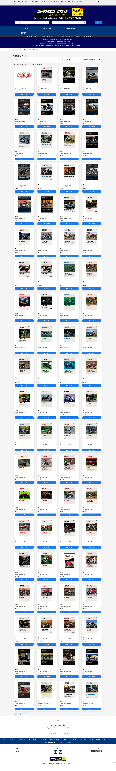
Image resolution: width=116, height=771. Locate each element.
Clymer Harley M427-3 (20, 218)
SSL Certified (20, 751)
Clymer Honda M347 (20, 509)
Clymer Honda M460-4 (43, 639)
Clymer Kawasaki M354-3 (66, 703)
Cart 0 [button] (99, 22)
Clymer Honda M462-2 (65, 639)
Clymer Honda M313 (20, 315)
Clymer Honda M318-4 (87, 315)
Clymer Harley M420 (42, 153)
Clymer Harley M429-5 (42, 218)
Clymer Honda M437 (42, 574)
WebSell (68, 763)
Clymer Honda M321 (42, 347)
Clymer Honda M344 (42, 477)
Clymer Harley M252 (87, 121)
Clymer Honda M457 (65, 606)
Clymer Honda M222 (87, 250)
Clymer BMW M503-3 (42, 121)
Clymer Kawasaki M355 (87, 703)
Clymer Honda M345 (65, 477)
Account (98, 1)
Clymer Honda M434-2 (65, 542)
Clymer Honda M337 (42, 444)
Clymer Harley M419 (20, 153)
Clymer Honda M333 (65, 412)
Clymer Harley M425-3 (65, 186)
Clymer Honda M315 (65, 315)
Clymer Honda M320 (20, 347)
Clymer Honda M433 (42, 542)
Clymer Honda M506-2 (65, 671)
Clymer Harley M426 (87, 186)
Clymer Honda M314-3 (42, 315)
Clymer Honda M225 (20, 283)
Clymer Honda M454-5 (43, 606)
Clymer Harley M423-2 (20, 186)
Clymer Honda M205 (20, 250)
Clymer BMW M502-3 (20, 121)
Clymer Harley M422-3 (87, 153)
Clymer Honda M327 (65, 380)
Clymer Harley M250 (65, 121)
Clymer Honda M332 (42, 412)
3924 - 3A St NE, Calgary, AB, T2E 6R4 (35, 36)
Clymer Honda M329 (20, 412)
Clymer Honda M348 (42, 509)
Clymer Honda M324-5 (20, 380)
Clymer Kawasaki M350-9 (43, 703)
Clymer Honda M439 (87, 574)
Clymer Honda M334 (87, 412)
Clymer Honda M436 (20, 574)
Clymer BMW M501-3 (87, 89)
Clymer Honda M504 (20, 671)
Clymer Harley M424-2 (42, 186)
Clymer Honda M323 (87, 347)
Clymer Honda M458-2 (87, 606)
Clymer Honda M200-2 (87, 218)
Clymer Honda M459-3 (20, 639)
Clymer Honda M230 (42, 283)
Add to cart (24, 94)
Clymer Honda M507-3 (87, 671)
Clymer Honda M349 (65, 509)
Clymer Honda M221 (65, 250)
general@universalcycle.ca (70, 36)
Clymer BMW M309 (41, 89)
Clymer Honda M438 (65, 574)
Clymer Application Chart (21, 89)
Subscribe (66, 733)
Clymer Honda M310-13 (65, 283)
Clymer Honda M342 (20, 477)
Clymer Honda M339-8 (65, 444)
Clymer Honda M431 (20, 542)
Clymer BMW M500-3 (65, 89)
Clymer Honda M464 (87, 639)
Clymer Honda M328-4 (87, 380)
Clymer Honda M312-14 (88, 283)
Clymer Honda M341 (87, 444)
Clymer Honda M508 (20, 703)
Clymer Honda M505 (42, 671)
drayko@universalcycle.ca (84, 36)
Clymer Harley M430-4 (65, 218)
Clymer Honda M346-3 (87, 477)
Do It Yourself (23, 49)
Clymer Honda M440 (20, 606)
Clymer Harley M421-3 (65, 153)
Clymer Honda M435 (87, 542)
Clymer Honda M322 (65, 347)
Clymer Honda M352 (87, 509)
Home (15, 49)
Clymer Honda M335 (20, 444)
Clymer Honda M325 (42, 380)
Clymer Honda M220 (42, 250)
